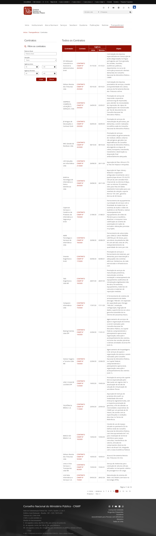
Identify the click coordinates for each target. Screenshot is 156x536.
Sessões (73, 25)
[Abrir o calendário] (37, 67)
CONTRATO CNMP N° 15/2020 (81, 305)
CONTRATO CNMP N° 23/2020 (81, 124)
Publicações (94, 25)
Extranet (109, 2)
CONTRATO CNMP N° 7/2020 (81, 477)
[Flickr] (118, 8)
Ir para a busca (88, 2)
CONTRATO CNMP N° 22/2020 (81, 144)
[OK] (130, 12)
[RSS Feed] (128, 8)
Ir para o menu (76, 2)
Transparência (116, 25)
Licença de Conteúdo (115, 510)
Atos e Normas (51, 25)
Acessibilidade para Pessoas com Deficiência (107, 517)
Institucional (37, 25)
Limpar (41, 79)
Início (27, 25)
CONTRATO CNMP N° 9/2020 (81, 456)
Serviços (63, 25)
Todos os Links (118, 521)
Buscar (52, 79)
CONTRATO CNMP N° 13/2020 (81, 361)
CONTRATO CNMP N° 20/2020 (81, 183)
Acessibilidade (27, 2)
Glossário (120, 519)
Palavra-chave (28, 51)
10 (114, 491)
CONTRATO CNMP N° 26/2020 (81, 65)
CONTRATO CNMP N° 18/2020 (81, 240)
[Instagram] (103, 8)
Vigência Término (29, 71)
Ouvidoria (116, 2)
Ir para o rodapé (100, 2)
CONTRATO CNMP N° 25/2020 (81, 86)
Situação (27, 57)
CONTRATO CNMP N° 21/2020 (81, 163)
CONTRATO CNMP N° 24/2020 (81, 105)
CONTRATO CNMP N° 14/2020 (81, 332)
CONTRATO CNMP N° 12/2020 (81, 383)
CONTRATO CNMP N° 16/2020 (81, 281)
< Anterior (98, 491)
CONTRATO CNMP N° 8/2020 (81, 467)
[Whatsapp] (123, 506)
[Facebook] (108, 8)
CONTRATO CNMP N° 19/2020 (81, 214)
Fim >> (98, 494)
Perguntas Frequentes (126, 2)
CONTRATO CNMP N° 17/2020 (81, 258)
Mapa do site (54, 2)
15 (130, 491)
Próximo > (90, 494)
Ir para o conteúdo (64, 2)
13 (123, 491)
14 (126, 491)
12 (120, 491)
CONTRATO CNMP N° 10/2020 (81, 437)
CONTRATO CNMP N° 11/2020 (81, 406)
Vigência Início (28, 64)
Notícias (105, 25)
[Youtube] (113, 8)
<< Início (90, 491)
